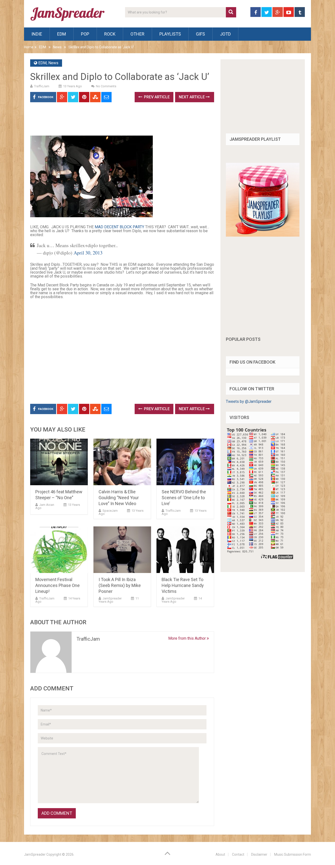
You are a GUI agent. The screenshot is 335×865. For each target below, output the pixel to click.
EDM (61, 34)
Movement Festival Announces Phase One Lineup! (57, 585)
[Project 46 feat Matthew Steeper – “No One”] (59, 462)
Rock (110, 34)
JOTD (225, 34)
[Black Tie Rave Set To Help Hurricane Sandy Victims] (185, 549)
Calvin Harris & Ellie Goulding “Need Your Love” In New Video (119, 497)
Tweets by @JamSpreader (248, 401)
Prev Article (156, 97)
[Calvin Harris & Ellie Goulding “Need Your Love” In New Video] (122, 462)
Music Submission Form (292, 854)
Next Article (192, 97)
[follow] (262, 235)
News (57, 47)
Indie (36, 34)
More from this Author (187, 638)
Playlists (170, 34)
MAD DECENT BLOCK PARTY (119, 227)
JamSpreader (112, 598)
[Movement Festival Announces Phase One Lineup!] (59, 549)
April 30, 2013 (88, 252)
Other (137, 34)
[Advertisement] (119, 121)
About (220, 854)
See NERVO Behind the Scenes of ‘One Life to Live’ (184, 497)
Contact (238, 854)
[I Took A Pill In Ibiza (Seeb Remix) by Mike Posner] (122, 549)
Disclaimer (259, 854)
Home (28, 47)
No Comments (106, 86)
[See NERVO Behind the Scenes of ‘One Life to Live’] (185, 462)
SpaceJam (110, 510)
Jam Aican (46, 505)
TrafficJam (41, 86)
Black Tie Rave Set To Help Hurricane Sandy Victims (183, 585)
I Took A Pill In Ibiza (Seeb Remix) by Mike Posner (120, 585)
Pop (85, 34)
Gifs (200, 34)
